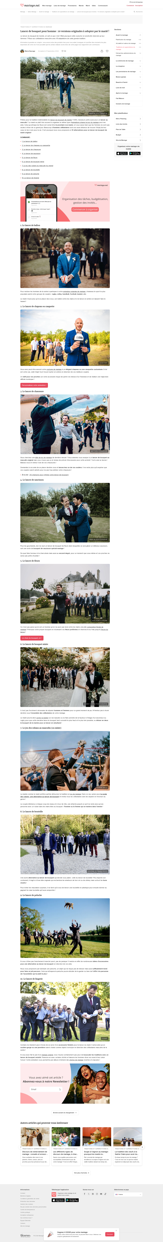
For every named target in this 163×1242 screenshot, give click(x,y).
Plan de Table (120, 129)
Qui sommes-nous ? (26, 1218)
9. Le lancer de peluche (30, 174)
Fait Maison (120, 98)
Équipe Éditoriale (25, 1220)
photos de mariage (76, 1060)
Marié (88, 6)
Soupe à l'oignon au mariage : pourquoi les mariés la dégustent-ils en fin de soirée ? (96, 1153)
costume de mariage (54, 369)
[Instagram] (97, 1194)
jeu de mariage (75, 794)
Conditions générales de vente (29, 1198)
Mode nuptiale (121, 77)
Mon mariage (47, 6)
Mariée (81, 6)
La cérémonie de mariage (125, 61)
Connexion (130, 6)
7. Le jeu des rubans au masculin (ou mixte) (37, 166)
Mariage (23, 12)
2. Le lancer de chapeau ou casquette (36, 145)
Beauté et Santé (121, 82)
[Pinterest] (93, 1194)
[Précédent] (21, 1147)
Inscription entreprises (27, 1215)
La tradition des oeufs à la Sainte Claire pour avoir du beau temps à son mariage (126, 1153)
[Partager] (102, 51)
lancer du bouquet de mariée (61, 120)
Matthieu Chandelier (99, 451)
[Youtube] (101, 1194)
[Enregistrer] (107, 51)
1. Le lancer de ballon (29, 141)
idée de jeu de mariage (43, 457)
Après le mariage (122, 93)
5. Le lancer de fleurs (29, 158)
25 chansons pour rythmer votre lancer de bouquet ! (49, 475)
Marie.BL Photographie (98, 113)
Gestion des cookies (26, 1204)
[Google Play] (72, 1201)
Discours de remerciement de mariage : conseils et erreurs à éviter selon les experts (35, 1153)
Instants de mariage (123, 104)
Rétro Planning (121, 119)
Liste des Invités (121, 124)
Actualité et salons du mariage (126, 43)
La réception (120, 66)
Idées (94, 6)
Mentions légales (25, 1196)
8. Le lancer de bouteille (31, 170)
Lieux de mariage (60, 6)
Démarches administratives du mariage (126, 54)
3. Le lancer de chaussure (31, 149)
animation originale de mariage (74, 291)
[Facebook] (84, 1194)
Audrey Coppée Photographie (95, 704)
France (121, 1194)
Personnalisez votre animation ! (34, 385)
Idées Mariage (32, 12)
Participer (110, 1234)
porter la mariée (42, 718)
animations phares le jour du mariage (85, 122)
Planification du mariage (123, 40)
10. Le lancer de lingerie (30, 178)
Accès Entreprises (137, 2)
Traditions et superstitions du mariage (63, 12)
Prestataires (72, 6)
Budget (118, 135)
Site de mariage (25, 1226)
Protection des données (27, 1201)
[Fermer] (116, 1231)
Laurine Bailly (101, 787)
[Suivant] (142, 1147)
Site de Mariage (121, 140)
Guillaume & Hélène (99, 620)
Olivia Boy (103, 363)
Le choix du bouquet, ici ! (32, 638)
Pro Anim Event (101, 285)
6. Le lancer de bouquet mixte (33, 162)
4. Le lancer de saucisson (31, 153)
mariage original (47, 1055)
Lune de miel (120, 88)
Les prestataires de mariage (126, 72)
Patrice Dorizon (101, 955)
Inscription (139, 6)
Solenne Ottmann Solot (97, 871)
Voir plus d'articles (80, 1173)
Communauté (103, 6)
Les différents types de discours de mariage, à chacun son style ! (66, 1153)
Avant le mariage (44, 12)
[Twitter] (88, 1194)
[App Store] (58, 1201)
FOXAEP (104, 1038)
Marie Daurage (30, 51)
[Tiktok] (105, 1194)
